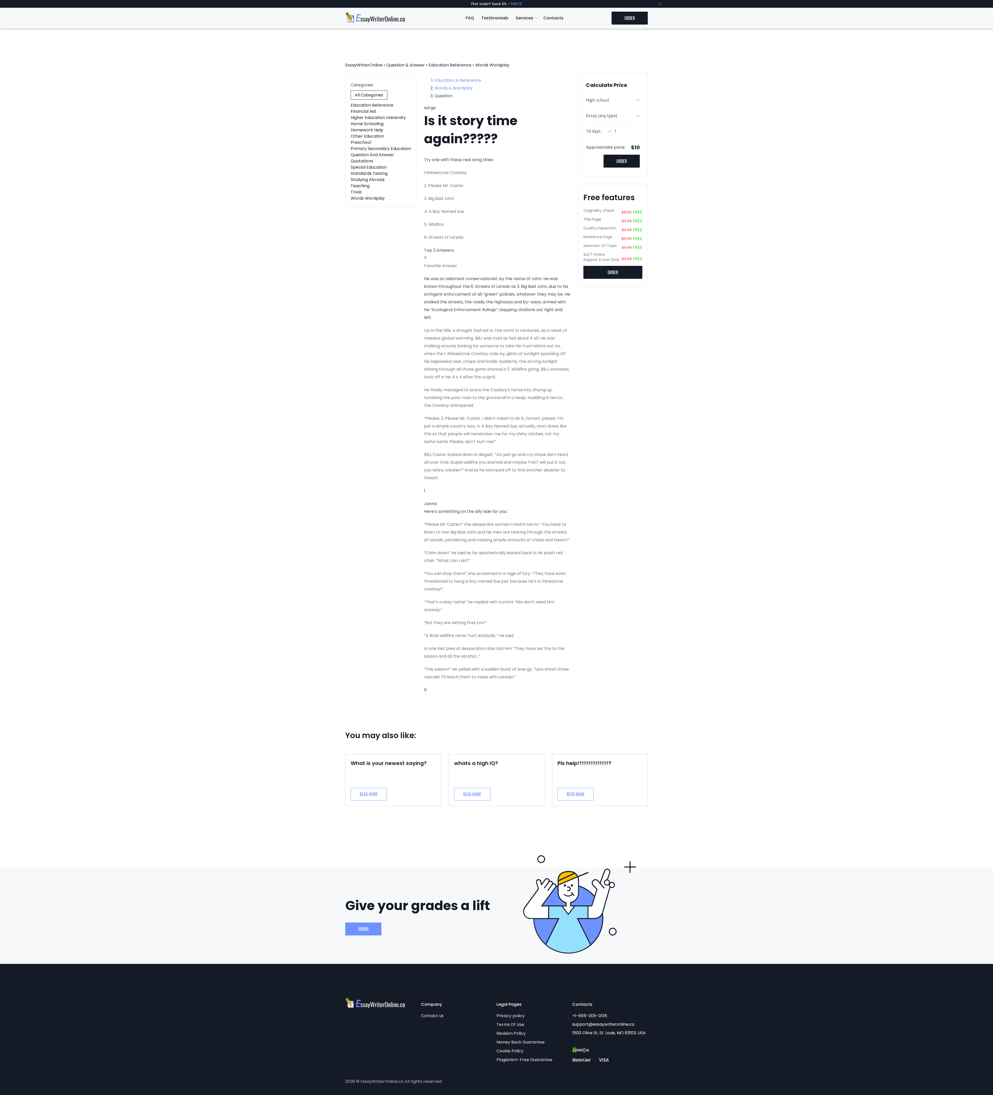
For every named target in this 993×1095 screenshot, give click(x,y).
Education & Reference (457, 80)
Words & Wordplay (453, 88)
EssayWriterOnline (363, 65)
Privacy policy (510, 1016)
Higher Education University (378, 118)
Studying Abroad (367, 180)
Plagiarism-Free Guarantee (524, 1060)
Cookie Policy (509, 1051)
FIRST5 (516, 3)
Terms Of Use (510, 1025)
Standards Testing (369, 173)
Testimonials (494, 18)
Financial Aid (363, 111)
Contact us (432, 1016)
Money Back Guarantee (520, 1042)
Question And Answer (372, 155)
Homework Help (367, 130)
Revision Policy (511, 1033)
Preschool (361, 142)
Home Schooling (367, 124)
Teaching (360, 186)
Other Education (367, 136)
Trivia (356, 192)
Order (630, 18)
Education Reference (450, 65)
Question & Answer (405, 65)
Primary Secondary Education (381, 149)
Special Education (369, 167)
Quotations (362, 161)
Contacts (553, 18)
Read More (369, 794)
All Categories (369, 95)
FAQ (470, 18)
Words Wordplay (492, 65)
